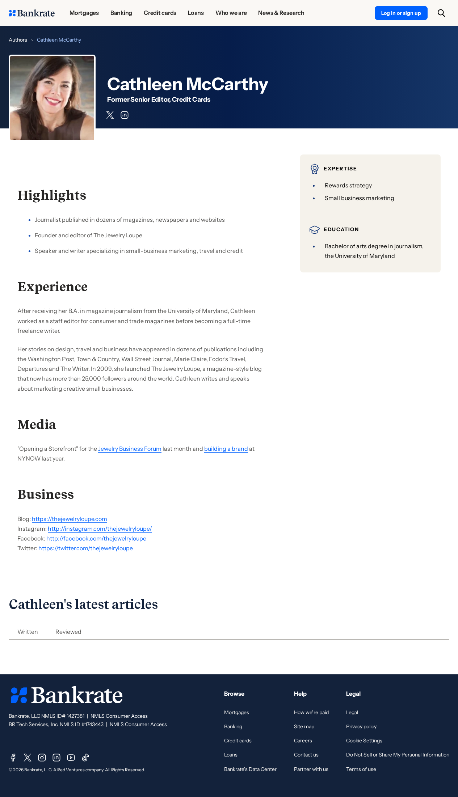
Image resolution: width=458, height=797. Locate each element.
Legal (352, 712)
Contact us (306, 754)
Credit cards (238, 740)
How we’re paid (311, 712)
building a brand (226, 448)
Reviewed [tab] (68, 631)
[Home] (32, 13)
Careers (303, 740)
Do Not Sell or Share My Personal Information (397, 754)
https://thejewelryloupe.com (69, 518)
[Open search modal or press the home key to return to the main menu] (441, 13)
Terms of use (361, 769)
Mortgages (236, 712)
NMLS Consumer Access (119, 716)
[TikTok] (85, 757)
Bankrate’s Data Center (250, 769)
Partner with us (311, 769)
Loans (231, 754)
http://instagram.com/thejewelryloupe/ (100, 528)
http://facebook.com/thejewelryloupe (96, 538)
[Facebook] (13, 757)
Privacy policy (361, 726)
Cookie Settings (364, 740)
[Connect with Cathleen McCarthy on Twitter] (110, 115)
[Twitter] (27, 757)
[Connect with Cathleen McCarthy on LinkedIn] (124, 115)
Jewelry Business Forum (129, 448)
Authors (18, 40)
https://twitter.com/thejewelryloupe (85, 548)
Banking (233, 726)
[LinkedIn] (56, 757)
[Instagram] (42, 757)
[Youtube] (71, 757)
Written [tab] (27, 631)
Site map (304, 726)
